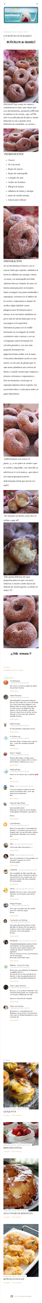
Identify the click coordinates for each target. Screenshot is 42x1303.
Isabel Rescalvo (16, 696)
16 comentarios (16, 1217)
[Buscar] (37, 3)
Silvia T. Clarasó (15, 753)
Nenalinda (13, 941)
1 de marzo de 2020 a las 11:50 (20, 697)
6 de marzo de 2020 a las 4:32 (20, 987)
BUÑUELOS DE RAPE (13, 1279)
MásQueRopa (15, 770)
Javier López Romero (18, 986)
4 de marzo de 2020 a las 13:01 (20, 922)
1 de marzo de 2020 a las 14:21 (20, 725)
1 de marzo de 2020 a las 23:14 (20, 755)
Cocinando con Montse (18, 920)
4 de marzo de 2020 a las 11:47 (20, 905)
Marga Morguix (15, 904)
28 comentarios (16, 1115)
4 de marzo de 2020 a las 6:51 (24, 855)
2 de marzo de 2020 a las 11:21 (20, 825)
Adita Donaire (15, 724)
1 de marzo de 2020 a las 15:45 (20, 738)
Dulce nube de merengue (18, 1213)
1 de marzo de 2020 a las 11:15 (20, 683)
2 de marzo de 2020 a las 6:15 (20, 805)
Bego (12, 786)
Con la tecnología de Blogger (23, 1296)
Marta (12, 855)
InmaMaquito (15, 681)
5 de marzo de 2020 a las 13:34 (20, 967)
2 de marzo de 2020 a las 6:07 (24, 786)
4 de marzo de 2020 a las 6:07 (23, 844)
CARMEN (13, 870)
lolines (12, 889)
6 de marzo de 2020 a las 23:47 (20, 1008)
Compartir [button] (6, 667)
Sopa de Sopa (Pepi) (17, 803)
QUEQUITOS (9, 1111)
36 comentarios (16, 1151)
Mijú (11, 844)
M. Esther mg (15, 736)
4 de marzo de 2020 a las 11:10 (24, 889)
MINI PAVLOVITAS (12, 1147)
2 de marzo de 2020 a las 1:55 (20, 771)
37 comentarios (16, 1283)
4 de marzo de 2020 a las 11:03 (27, 870)
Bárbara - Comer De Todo (19, 965)
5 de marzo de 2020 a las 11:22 (27, 941)
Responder (14, 691)
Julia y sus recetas (16, 1006)
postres (21, 670)
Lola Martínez (15, 823)
